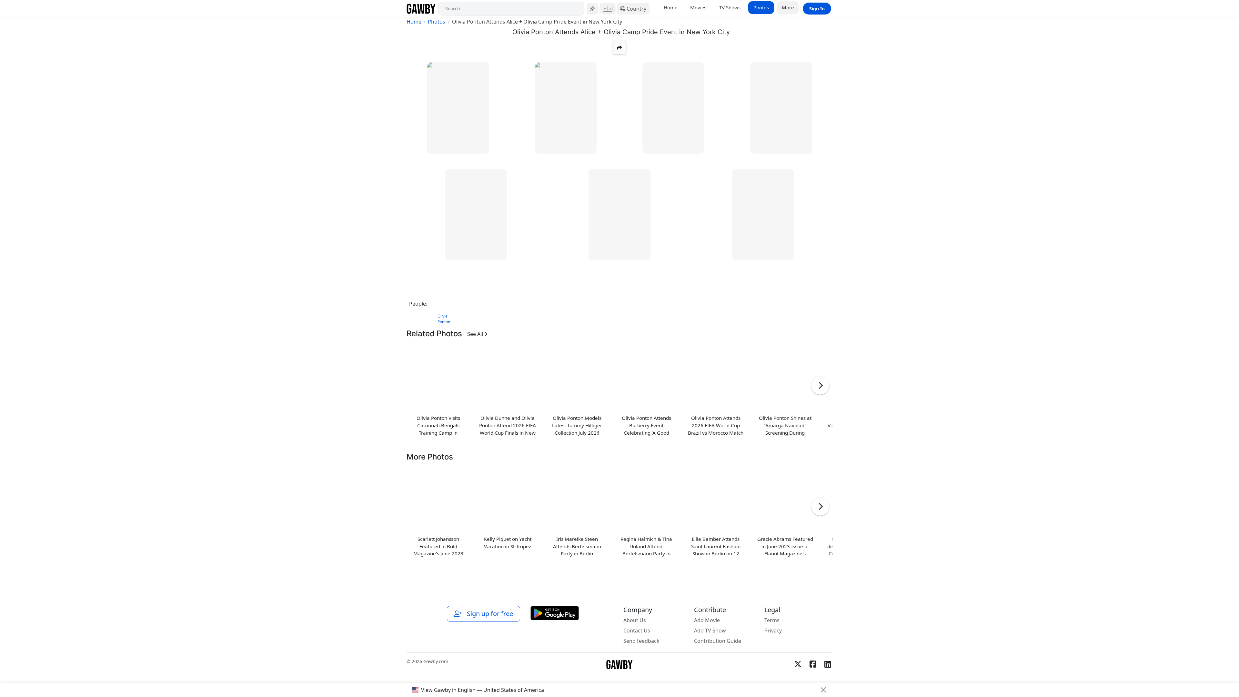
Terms (772, 620)
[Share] (619, 48)
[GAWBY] (421, 8)
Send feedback (641, 640)
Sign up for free (488, 613)
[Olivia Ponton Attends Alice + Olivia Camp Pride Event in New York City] (458, 108)
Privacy (773, 630)
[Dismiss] (823, 690)
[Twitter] (798, 664)
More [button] (788, 7)
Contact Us (636, 630)
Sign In (817, 8)
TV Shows (729, 7)
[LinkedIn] (827, 664)
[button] (592, 9)
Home (670, 7)
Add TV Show (710, 630)
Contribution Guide (717, 640)
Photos (761, 7)
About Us (634, 620)
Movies (698, 7)
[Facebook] (813, 664)
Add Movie (707, 620)
